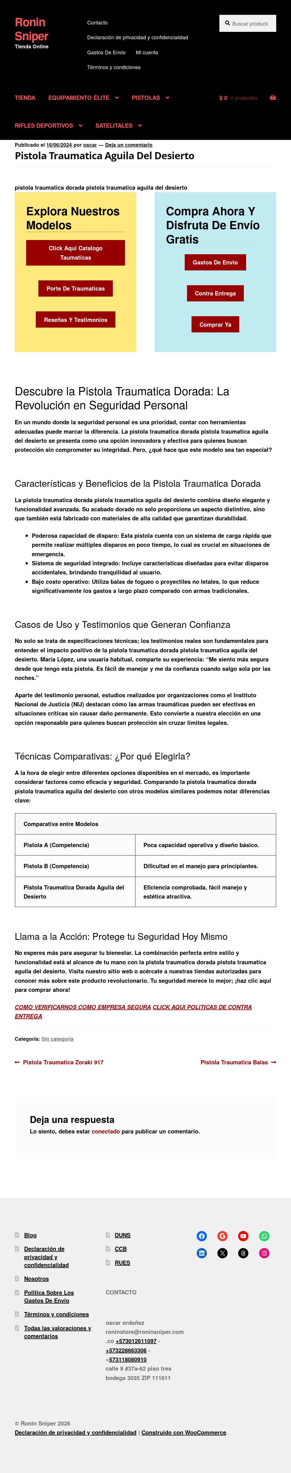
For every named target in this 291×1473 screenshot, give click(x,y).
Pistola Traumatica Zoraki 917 (63, 1062)
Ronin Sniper (31, 28)
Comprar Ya (215, 324)
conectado (106, 1131)
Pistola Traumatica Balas (234, 1062)
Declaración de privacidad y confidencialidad (137, 37)
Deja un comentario (129, 144)
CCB (121, 1248)
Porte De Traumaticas (76, 288)
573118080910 (128, 1359)
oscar (90, 144)
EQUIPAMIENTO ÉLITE (78, 97)
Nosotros (36, 1278)
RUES (122, 1262)
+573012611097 (136, 1341)
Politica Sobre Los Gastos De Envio (49, 1296)
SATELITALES (113, 125)
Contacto (97, 22)
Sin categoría (57, 1038)
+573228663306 (126, 1350)
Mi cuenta (147, 52)
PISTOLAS (146, 97)
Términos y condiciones (114, 67)
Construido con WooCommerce (184, 1432)
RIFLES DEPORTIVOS (44, 125)
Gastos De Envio (106, 52)
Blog (30, 1235)
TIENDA (25, 97)
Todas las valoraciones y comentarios (57, 1332)
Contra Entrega (215, 293)
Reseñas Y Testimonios (75, 319)
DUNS (122, 1235)
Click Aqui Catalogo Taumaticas (76, 252)
